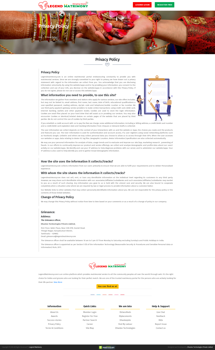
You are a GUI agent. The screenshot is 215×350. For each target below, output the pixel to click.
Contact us (161, 328)
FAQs (161, 320)
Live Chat (161, 312)
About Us (54, 312)
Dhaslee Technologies (125, 328)
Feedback (160, 316)
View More (58, 282)
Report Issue (161, 324)
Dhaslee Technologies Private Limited (200, 347)
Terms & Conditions (54, 328)
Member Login (89, 312)
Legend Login (142, 5)
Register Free (164, 5)
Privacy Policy (54, 324)
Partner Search (90, 320)
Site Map (90, 328)
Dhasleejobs (125, 320)
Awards (54, 316)
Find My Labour (125, 324)
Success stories (54, 320)
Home (40, 37)
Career (90, 324)
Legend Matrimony (35, 347)
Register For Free (90, 316)
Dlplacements (125, 316)
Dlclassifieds (125, 312)
